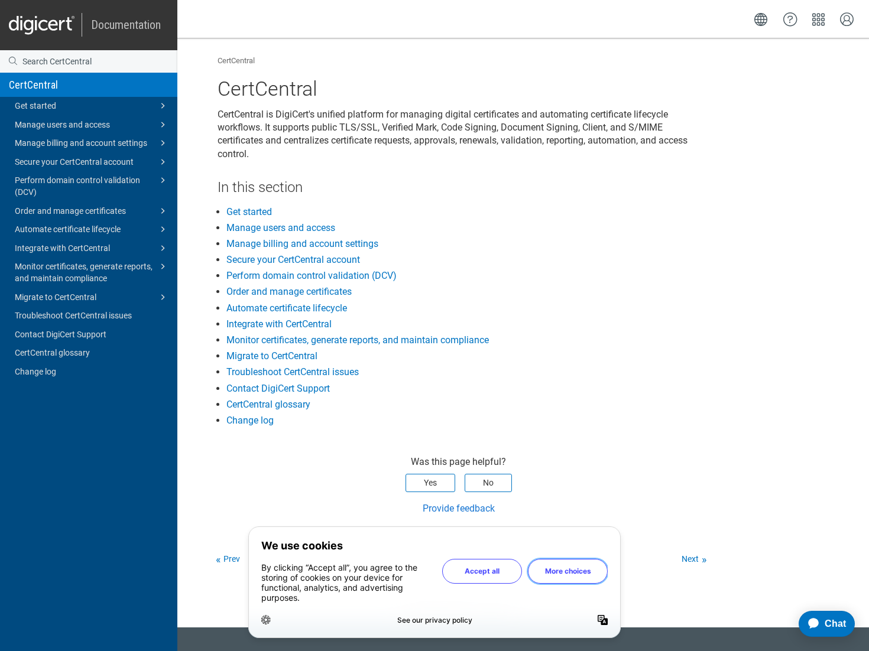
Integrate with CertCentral (62, 248)
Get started (35, 105)
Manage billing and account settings (81, 143)
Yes (430, 482)
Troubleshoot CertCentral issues (73, 315)
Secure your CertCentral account (74, 162)
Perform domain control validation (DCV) (77, 186)
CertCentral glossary (52, 352)
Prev (231, 559)
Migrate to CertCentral (55, 297)
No (488, 482)
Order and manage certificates (70, 211)
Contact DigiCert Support (60, 334)
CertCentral (33, 85)
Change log (35, 371)
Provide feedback (459, 508)
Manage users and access (62, 124)
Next (690, 559)
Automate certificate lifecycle (68, 229)
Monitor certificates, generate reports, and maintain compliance (84, 272)
